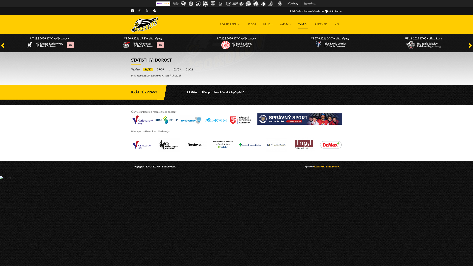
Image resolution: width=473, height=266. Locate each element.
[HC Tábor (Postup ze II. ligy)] (271, 3)
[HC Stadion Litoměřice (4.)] (198, 3)
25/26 (160, 69)
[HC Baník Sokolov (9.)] (235, 3)
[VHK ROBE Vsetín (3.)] (191, 3)
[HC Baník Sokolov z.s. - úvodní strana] (144, 24)
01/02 (189, 69)
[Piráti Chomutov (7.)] (221, 3)
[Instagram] (140, 10)
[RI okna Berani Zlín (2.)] (183, 3)
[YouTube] (147, 10)
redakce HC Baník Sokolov (327, 167)
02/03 (177, 69)
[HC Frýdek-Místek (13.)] (264, 3)
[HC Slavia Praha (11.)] (248, 3)
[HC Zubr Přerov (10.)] (241, 3)
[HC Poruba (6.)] (213, 3)
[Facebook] (132, 10)
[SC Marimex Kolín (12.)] (255, 3)
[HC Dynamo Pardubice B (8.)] (228, 3)
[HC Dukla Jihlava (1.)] (176, 3)
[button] (230, 24)
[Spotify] (154, 10)
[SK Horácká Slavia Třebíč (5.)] (205, 3)
